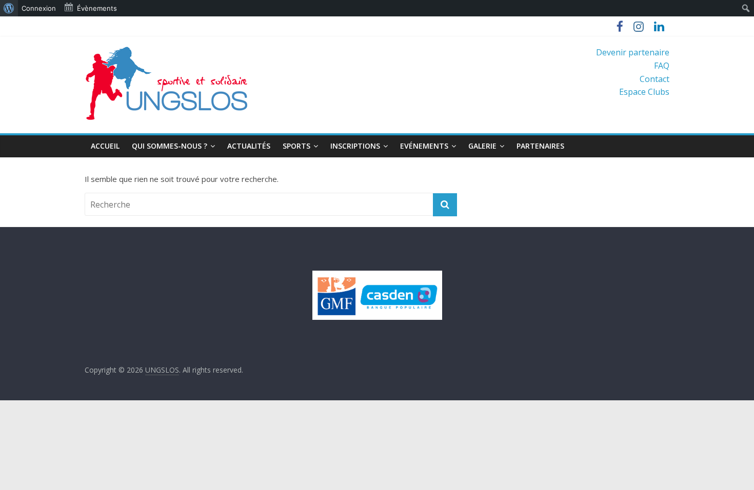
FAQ (661, 65)
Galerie (482, 146)
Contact (654, 79)
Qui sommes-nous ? (169, 146)
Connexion (39, 8)
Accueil (105, 146)
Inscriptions (355, 146)
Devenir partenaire (632, 52)
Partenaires (540, 146)
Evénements (424, 146)
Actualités (248, 146)
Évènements (97, 8)
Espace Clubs (644, 91)
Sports (296, 146)
